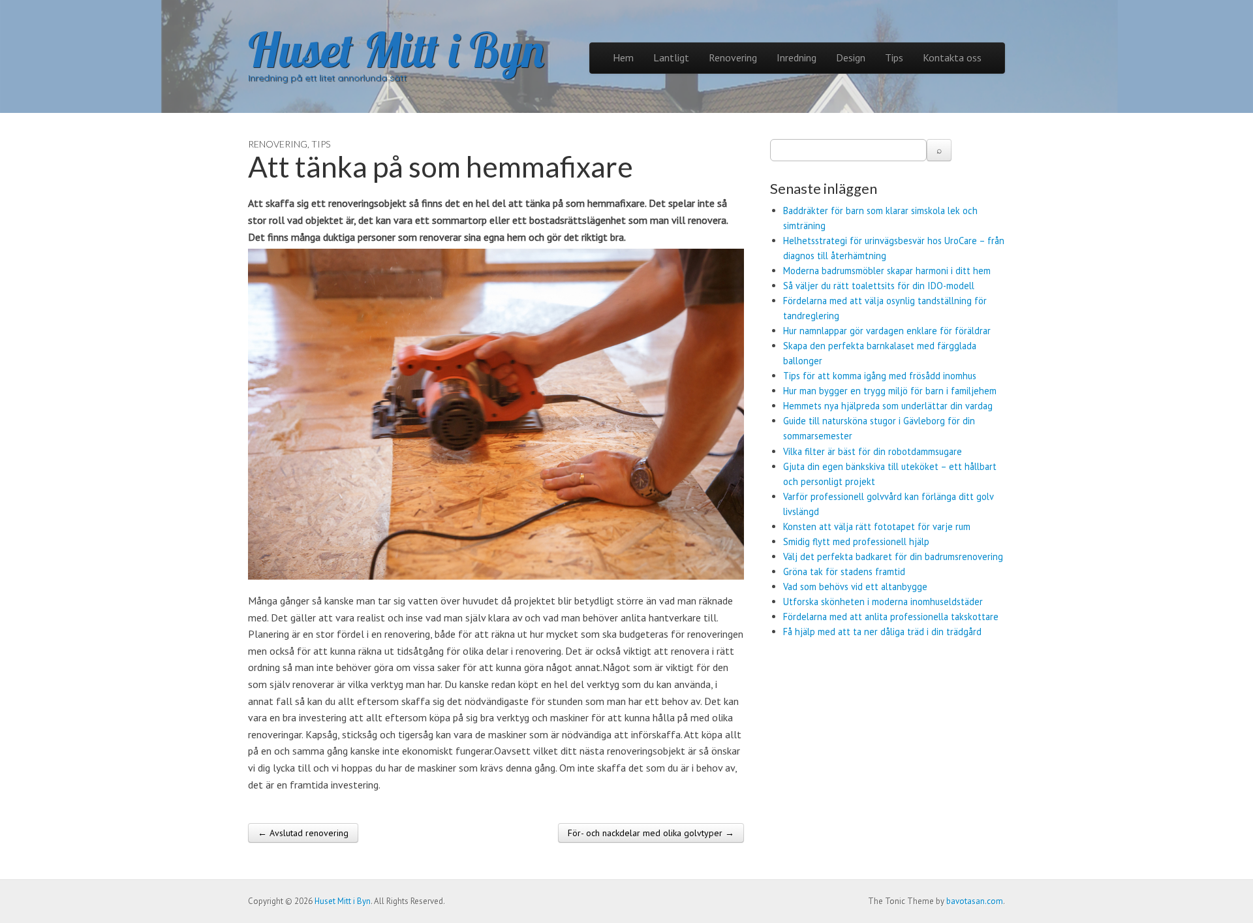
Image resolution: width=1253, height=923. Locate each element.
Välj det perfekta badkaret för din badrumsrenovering (893, 556)
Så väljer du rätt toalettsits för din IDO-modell (878, 285)
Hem (623, 57)
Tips (894, 57)
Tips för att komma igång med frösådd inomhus (879, 375)
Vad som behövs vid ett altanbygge (855, 586)
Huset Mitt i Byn (396, 49)
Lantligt (671, 57)
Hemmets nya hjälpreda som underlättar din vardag (888, 405)
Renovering (733, 57)
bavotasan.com (974, 901)
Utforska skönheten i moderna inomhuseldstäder (883, 601)
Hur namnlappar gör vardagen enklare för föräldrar (887, 330)
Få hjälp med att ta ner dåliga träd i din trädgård (882, 631)
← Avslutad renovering (303, 833)
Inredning (796, 57)
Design (850, 57)
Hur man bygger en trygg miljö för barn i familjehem (890, 390)
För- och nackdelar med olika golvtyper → (651, 833)
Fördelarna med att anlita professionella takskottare (890, 616)
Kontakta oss (952, 57)
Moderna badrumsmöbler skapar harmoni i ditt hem (887, 270)
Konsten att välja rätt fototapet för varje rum (876, 526)
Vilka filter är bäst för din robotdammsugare (872, 451)
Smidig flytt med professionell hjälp (856, 541)
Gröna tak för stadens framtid (844, 571)
